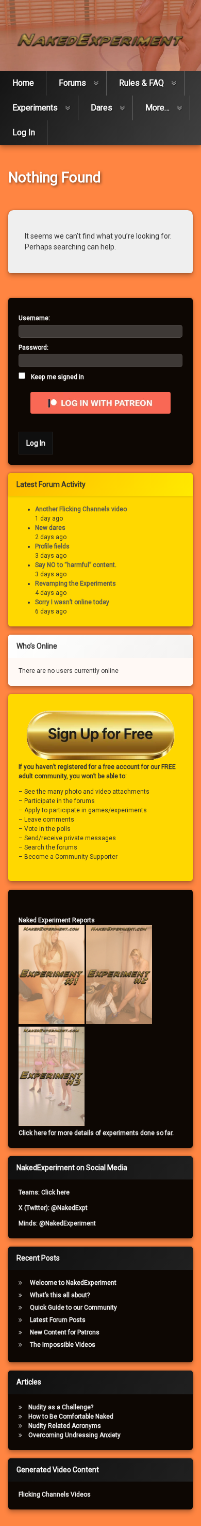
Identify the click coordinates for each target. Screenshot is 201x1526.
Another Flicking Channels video (81, 509)
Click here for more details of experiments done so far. (96, 1133)
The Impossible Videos (62, 1344)
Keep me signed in (57, 377)
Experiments (35, 108)
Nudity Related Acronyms (64, 1425)
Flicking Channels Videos (55, 1494)
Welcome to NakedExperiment (73, 1282)
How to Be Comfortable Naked (70, 1416)
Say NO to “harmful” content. (75, 565)
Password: (33, 347)
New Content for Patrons (64, 1332)
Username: (34, 318)
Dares (101, 108)
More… (157, 108)
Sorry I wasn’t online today (72, 602)
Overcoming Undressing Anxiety (74, 1435)
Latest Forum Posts (58, 1320)
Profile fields (52, 546)
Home (23, 83)
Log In (23, 132)
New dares (50, 527)
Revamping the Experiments (75, 583)
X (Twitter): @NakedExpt (53, 1208)
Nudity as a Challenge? (60, 1407)
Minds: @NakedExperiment (57, 1223)
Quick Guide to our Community (73, 1307)
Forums (72, 83)
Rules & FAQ (141, 83)
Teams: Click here (44, 1192)
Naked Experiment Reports (57, 920)
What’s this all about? (60, 1295)
